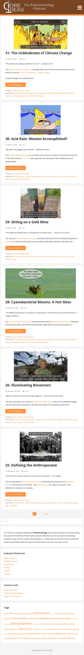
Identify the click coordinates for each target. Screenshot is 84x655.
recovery (72, 176)
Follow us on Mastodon (13, 593)
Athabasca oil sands (26, 256)
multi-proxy (45, 342)
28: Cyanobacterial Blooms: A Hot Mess (38, 302)
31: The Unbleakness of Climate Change (38, 53)
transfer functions (58, 638)
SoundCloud (9, 564)
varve (71, 638)
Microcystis (36, 342)
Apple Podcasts (10, 558)
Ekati (50, 256)
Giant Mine (56, 256)
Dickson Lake (36, 624)
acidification (36, 176)
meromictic (68, 503)
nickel (72, 256)
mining (8, 241)
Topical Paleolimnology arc (20, 69)
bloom (24, 340)
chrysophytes (32, 618)
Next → (47, 514)
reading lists (59, 633)
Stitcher (7, 571)
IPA (30, 629)
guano (40, 420)
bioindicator (42, 613)
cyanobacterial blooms (61, 321)
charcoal (7, 618)
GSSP (54, 503)
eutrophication (46, 624)
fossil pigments (15, 342)
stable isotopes (29, 422)
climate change (28, 93)
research (70, 633)
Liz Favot (29, 342)
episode (36, 93)
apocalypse (18, 93)
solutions (14, 96)
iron (62, 256)
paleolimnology (14, 633)
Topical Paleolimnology (21, 91)
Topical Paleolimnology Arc (20, 321)
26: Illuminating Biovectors (28, 385)
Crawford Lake (29, 503)
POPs (38, 633)
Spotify (7, 567)
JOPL (38, 629)
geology (38, 503)
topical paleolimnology (36, 96)
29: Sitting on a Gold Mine (26, 222)
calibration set (68, 613)
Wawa (14, 259)
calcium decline (46, 176)
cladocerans (41, 340)
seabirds (20, 422)
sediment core (15, 638)
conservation (25, 420)
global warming (45, 93)
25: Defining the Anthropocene (31, 465)
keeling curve (70, 93)
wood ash (25, 179)
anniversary (19, 613)
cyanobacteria (51, 340)
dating (15, 623)
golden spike (46, 503)
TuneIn (7, 574)
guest (14, 337)
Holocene (60, 503)
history (23, 629)
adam (24, 59)
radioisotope (46, 633)
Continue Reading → (15, 85)
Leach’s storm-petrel (50, 420)
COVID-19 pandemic (28, 72)
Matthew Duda (63, 420)
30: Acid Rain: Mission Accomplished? (36, 138)
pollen (27, 633)
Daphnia (55, 176)
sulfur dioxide (16, 179)
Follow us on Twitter (12, 596)
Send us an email (11, 590)
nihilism (8, 96)
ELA (60, 176)
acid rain (26, 158)
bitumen (37, 256)
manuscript (50, 629)
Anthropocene (43, 485)
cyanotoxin (60, 340)
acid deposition (19, 176)
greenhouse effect (58, 93)
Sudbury (8, 179)
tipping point (23, 96)
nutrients (8, 422)
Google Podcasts (11, 561)
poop (14, 422)
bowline (58, 613)
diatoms (68, 340)
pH (23, 633)
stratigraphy (13, 505)
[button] (80, 5)
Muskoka (65, 176)
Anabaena (17, 340)
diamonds (44, 256)
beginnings (28, 613)
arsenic (16, 256)
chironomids (31, 340)
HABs (23, 342)
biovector (17, 420)
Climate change (43, 72)
